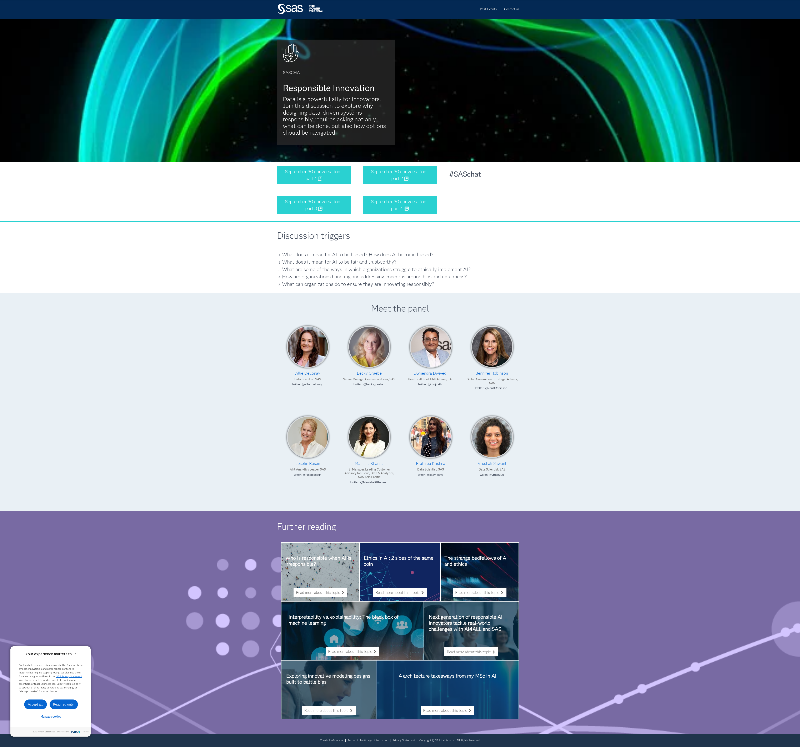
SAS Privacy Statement (69, 676)
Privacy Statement (403, 740)
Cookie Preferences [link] (331, 740)
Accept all (35, 704)
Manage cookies (50, 716)
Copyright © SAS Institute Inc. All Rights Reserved (449, 740)
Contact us (511, 9)
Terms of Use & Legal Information (368, 740)
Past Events (488, 9)
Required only (63, 704)
